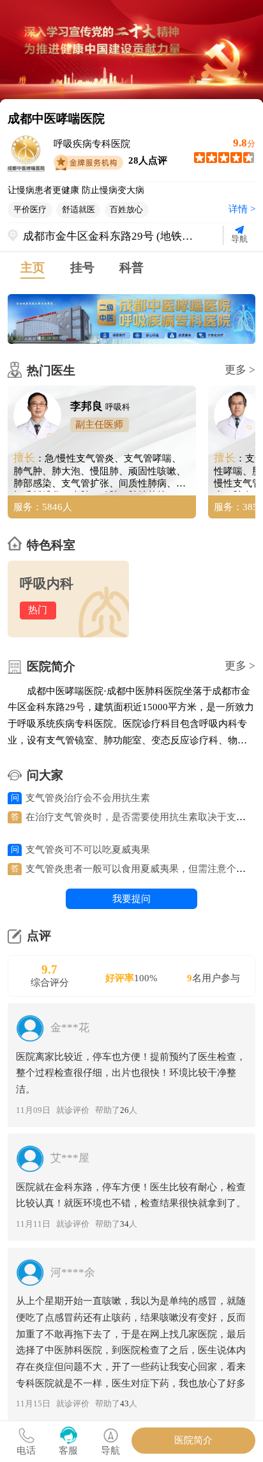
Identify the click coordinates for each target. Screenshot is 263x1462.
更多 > (240, 370)
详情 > (242, 209)
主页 (32, 267)
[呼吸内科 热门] (68, 634)
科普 (131, 267)
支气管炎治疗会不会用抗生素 (88, 798)
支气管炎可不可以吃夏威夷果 (88, 849)
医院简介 (193, 1440)
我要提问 (131, 899)
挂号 (82, 267)
